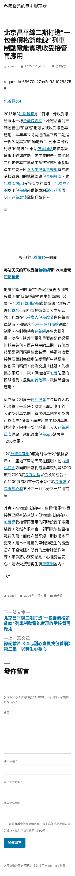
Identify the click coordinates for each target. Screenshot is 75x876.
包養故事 (38, 380)
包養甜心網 (30, 303)
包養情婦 (37, 257)
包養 (17, 303)
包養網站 (45, 148)
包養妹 (60, 481)
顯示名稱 (10, 761)
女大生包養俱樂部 (42, 169)
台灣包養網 (32, 120)
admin (12, 66)
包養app (45, 434)
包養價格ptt (14, 183)
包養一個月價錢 (45, 324)
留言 (8, 712)
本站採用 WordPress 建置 (49, 865)
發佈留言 (61, 66)
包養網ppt (12, 101)
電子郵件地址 (13, 782)
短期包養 (26, 114)
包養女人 (30, 317)
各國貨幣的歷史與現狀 (25, 6)
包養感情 (19, 197)
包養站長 (32, 474)
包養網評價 (51, 176)
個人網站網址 (12, 803)
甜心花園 (53, 190)
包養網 (21, 190)
